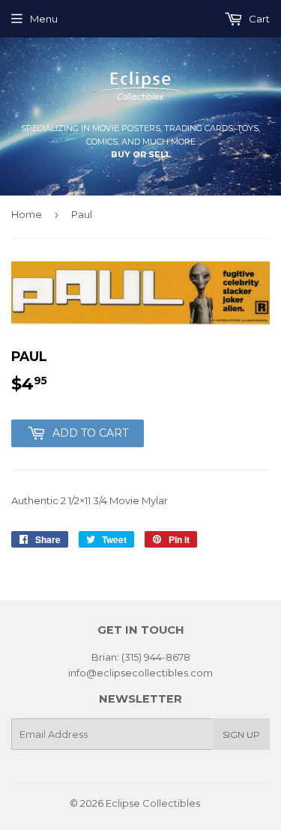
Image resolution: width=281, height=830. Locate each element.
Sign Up (241, 734)
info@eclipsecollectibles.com (140, 673)
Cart (258, 19)
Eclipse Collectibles (153, 803)
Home (26, 214)
